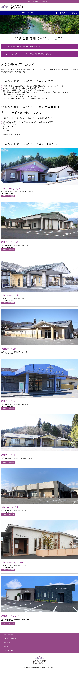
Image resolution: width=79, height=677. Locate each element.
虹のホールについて (10, 639)
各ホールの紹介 (8, 635)
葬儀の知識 (7, 642)
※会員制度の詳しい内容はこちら (12, 135)
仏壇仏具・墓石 (8, 650)
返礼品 (6, 646)
